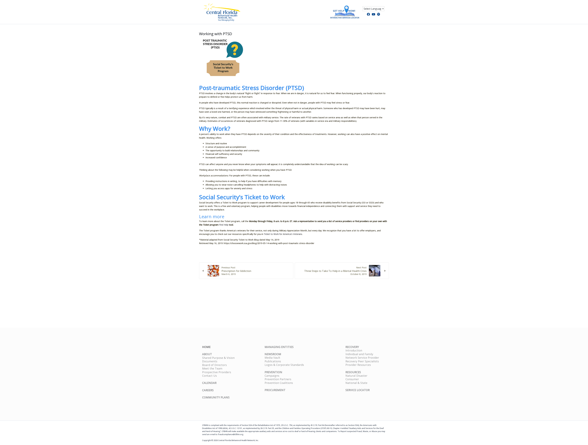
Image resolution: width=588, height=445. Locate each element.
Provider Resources (358, 365)
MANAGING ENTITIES (279, 347)
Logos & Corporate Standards (284, 365)
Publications (273, 361)
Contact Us (209, 375)
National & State (356, 383)
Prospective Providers (216, 372)
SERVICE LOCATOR (357, 390)
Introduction (353, 350)
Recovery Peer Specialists (362, 361)
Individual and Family (359, 354)
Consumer (352, 379)
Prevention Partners (278, 379)
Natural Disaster (356, 375)
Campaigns (272, 375)
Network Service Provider (362, 357)
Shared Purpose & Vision (218, 358)
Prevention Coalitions (279, 383)
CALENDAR (209, 383)
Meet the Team (212, 368)
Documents (209, 361)
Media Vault (272, 357)
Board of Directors (214, 365)
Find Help (223, 224)
